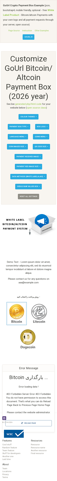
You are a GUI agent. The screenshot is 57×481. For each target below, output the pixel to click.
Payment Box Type (18, 127)
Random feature (9, 448)
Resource (35, 445)
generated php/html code (28, 104)
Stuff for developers (11, 453)
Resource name (38, 448)
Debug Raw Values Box (28, 186)
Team (4, 468)
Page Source (14, 31)
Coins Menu (40, 137)
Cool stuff (7, 445)
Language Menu (17, 137)
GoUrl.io (29, 37)
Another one (7, 456)
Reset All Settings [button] (28, 196)
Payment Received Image (27, 157)
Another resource (39, 450)
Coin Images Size (17, 146)
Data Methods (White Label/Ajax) (28, 176)
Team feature (8, 450)
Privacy (5, 474)
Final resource (37, 453)
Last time (6, 459)
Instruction (27, 31)
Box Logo (41, 127)
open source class (36, 107)
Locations (6, 471)
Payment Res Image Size (28, 166)
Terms (5, 477)
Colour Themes (27, 117)
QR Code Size (41, 146)
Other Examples (42, 31)
